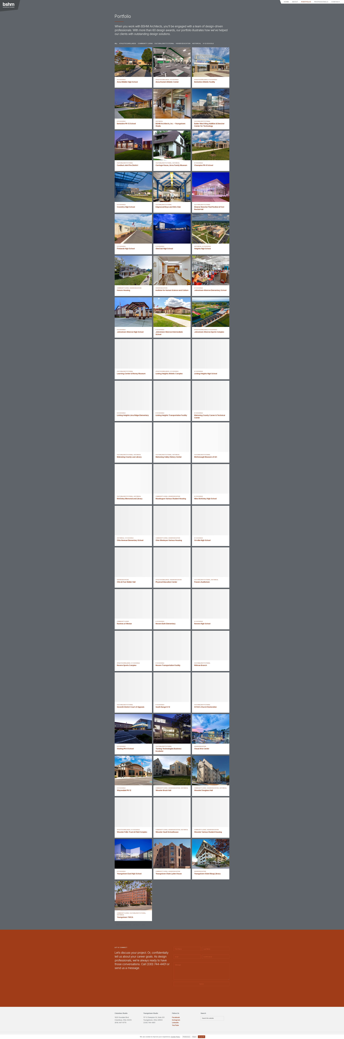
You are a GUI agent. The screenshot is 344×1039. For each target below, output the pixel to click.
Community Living (145, 43)
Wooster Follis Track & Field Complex (132, 832)
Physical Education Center (166, 582)
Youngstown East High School (129, 874)
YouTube (175, 1025)
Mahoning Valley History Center (169, 457)
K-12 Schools (208, 43)
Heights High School (202, 249)
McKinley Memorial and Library (129, 499)
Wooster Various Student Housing (208, 832)
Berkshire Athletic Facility (204, 82)
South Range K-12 (163, 707)
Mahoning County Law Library (129, 457)
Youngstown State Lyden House (169, 874)
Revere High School (202, 624)
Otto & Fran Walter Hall (126, 582)
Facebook (176, 1017)
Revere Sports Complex (126, 665)
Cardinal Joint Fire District (127, 165)
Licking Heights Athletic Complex (169, 374)
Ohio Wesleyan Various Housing (169, 540)
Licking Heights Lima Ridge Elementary (133, 415)
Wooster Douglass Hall (203, 790)
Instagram (176, 1020)
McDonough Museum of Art (205, 457)
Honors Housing (123, 290)
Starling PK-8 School (125, 749)
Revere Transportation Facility (168, 665)
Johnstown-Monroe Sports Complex (209, 332)
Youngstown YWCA (125, 917)
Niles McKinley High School (205, 499)
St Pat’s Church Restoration (205, 707)
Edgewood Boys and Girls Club (168, 207)
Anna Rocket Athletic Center (167, 82)
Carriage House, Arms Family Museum (171, 165)
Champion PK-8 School (203, 165)
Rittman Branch (200, 665)
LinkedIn (175, 1022)
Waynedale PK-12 (124, 790)
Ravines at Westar (124, 624)
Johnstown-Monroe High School (130, 332)
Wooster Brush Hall (163, 790)
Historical (196, 43)
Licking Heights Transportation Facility (171, 415)
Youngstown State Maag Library (207, 874)
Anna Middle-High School (127, 82)
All (116, 43)
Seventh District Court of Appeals (130, 707)
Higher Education (183, 43)
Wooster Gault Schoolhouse (167, 832)
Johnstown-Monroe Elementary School (210, 290)
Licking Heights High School (205, 374)
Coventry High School (126, 207)
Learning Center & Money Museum (131, 374)
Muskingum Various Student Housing (171, 499)
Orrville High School (202, 540)
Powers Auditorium (202, 582)
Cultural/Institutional (164, 43)
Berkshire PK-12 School (126, 124)
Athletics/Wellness (127, 43)
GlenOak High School (164, 249)
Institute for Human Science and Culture (172, 290)
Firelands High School (126, 249)
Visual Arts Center (201, 749)
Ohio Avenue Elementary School (130, 540)
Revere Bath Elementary (165, 624)
